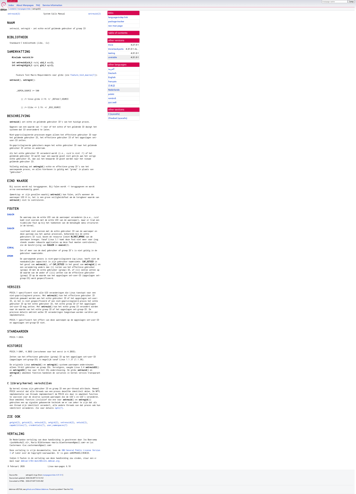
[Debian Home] (3, 5)
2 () (114, 114)
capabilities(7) (18, 425)
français (112, 81)
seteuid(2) (40, 422)
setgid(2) (53, 422)
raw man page (115, 25)
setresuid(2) (67, 422)
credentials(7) (37, 425)
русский (112, 102)
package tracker (116, 21)
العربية (111, 69)
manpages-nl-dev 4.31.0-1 (53, 475)
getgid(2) (15, 422)
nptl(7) (59, 408)
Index (11, 5)
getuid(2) (27, 422)
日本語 (111, 85)
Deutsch (112, 73)
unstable (12, 9)
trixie (110, 44)
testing (111, 53)
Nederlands (114, 89)
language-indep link (118, 17)
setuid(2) (81, 422)
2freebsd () (117, 118)
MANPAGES (12, 1)
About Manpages (25, 5)
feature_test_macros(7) (82, 75)
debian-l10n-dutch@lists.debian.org (40, 461)
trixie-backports (115, 49)
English (112, 77)
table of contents (118, 33)
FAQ (38, 5)
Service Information (52, 5)
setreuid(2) (14, 14)
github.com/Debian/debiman (37, 489)
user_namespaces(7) (57, 425)
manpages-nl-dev (24, 9)
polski (111, 94)
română (112, 98)
